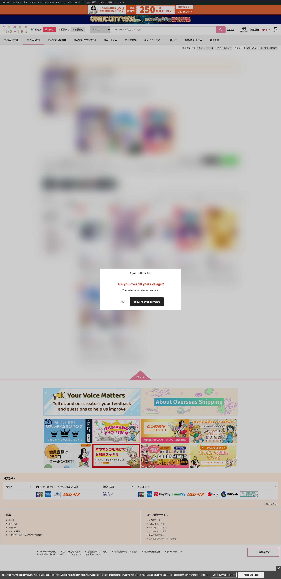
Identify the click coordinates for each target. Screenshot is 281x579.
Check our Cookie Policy (223, 574)
